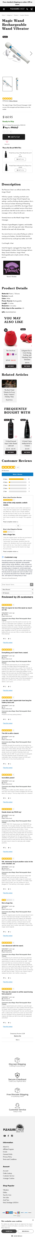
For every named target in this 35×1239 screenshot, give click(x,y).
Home (3, 15)
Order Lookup (7, 1173)
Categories (9, 15)
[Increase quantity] (10, 131)
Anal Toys (6, 1200)
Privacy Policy (7, 1157)
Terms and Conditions (10, 1159)
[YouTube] (4, 1136)
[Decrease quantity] (4, 131)
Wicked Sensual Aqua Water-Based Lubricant (11, 443)
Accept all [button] (9, 1231)
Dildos (5, 1192)
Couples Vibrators (24, 15)
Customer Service (8, 1176)
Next (18, 1040)
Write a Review (13, 101)
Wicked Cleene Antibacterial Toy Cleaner (27, 443)
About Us (6, 1147)
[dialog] (17, 1228)
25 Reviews (6, 101)
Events (5, 1152)
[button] (6, 9)
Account (5, 1171)
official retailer (21, 190)
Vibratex (14, 276)
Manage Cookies (8, 1178)
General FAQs (7, 1154)
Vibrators (16, 15)
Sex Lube (6, 1197)
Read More (9, 400)
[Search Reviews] (31, 584)
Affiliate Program (8, 1149)
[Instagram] (12, 1136)
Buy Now (11, 366)
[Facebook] (8, 1136)
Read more (7, 1227)
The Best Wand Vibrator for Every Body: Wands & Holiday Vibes (9, 393)
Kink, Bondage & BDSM (10, 1202)
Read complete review (9, 521)
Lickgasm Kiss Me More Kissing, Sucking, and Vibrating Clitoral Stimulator (27, 355)
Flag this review (7, 642)
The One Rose (10, 351)
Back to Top (17, 1036)
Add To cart (15, 137)
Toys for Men (7, 1195)
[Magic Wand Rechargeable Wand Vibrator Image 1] (17, 53)
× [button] (33, 1220)
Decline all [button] (25, 1231)
